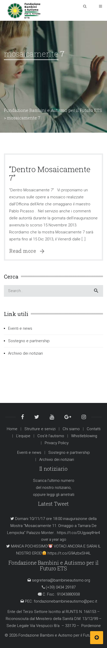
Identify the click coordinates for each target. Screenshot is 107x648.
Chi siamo (71, 429)
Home (12, 429)
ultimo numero (61, 480)
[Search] (96, 291)
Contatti (94, 429)
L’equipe (23, 436)
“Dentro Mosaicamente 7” (49, 173)
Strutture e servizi (40, 429)
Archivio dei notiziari (25, 353)
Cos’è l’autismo (50, 436)
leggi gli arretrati (60, 494)
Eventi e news (20, 328)
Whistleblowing (84, 436)
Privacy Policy (57, 443)
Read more (24, 250)
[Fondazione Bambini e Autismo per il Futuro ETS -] (24, 10)
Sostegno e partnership (29, 341)
